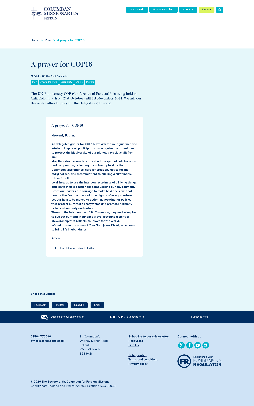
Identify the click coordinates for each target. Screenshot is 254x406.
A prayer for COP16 (71, 40)
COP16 (79, 82)
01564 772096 (41, 336)
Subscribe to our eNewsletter (67, 317)
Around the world (48, 82)
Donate (206, 9)
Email (97, 305)
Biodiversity (66, 82)
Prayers (90, 82)
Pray (48, 40)
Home (35, 40)
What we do (137, 9)
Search (219, 10)
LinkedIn (79, 305)
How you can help (163, 9)
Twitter (60, 305)
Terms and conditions (143, 359)
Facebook (40, 305)
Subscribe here (135, 317)
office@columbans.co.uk (48, 341)
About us (188, 9)
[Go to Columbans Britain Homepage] (62, 10)
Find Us (133, 345)
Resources (135, 341)
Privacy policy (138, 364)
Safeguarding (137, 355)
